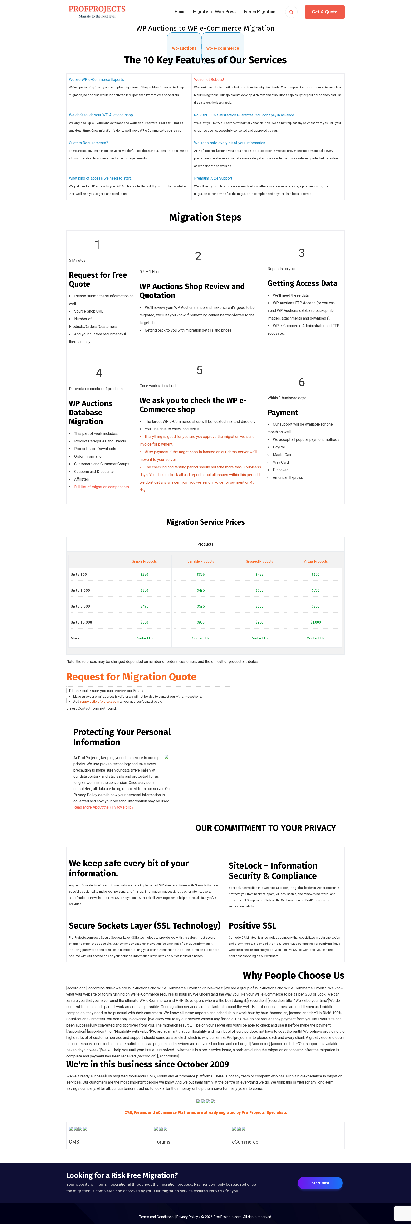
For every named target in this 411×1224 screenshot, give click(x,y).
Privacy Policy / (188, 1217)
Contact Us (144, 638)
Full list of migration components (101, 487)
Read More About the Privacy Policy (103, 807)
